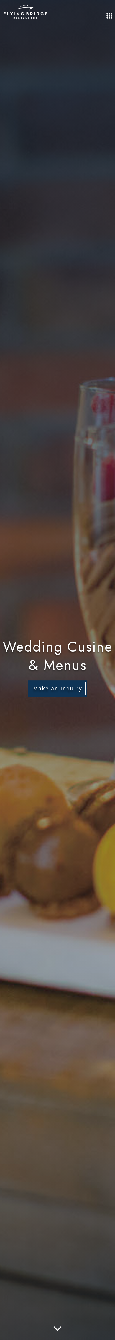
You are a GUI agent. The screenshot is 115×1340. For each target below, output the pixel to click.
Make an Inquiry (57, 688)
